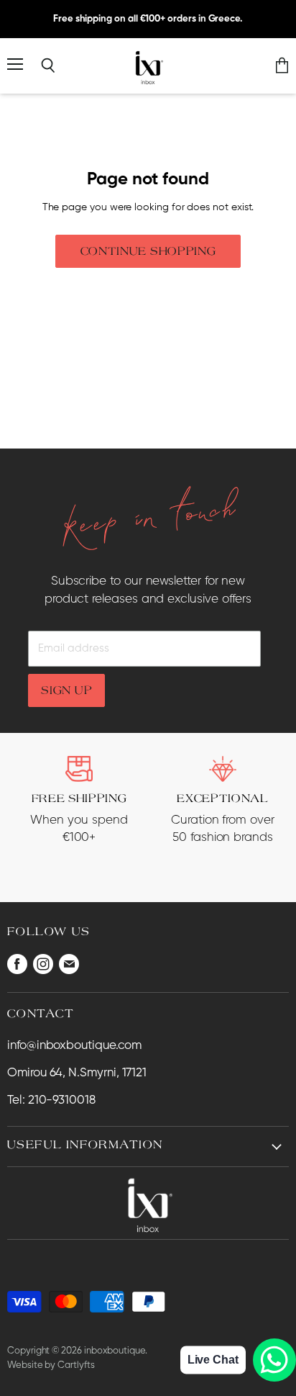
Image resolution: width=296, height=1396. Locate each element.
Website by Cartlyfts (51, 1365)
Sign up (66, 689)
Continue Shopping (148, 250)
